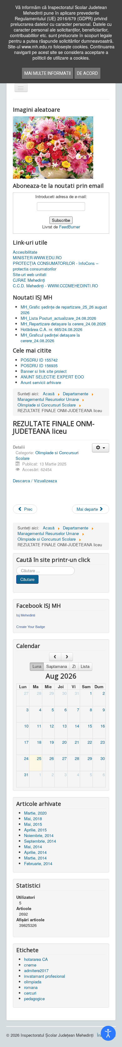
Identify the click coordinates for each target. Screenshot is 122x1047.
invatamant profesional (44, 976)
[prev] (55, 656)
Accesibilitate (25, 252)
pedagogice (34, 998)
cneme (30, 965)
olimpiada (32, 982)
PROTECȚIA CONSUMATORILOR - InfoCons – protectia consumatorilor (55, 266)
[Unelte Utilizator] (100, 447)
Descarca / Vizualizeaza (35, 481)
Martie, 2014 (35, 858)
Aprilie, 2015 (35, 830)
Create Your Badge (30, 627)
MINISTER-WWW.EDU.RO (37, 258)
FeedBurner (69, 227)
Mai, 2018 (33, 818)
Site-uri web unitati (29, 274)
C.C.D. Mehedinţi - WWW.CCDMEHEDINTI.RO (55, 286)
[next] (67, 656)
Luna (37, 666)
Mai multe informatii (47, 73)
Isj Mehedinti (25, 615)
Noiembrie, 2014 (38, 835)
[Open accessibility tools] (108, 1033)
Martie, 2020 (35, 813)
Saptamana (56, 666)
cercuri (30, 993)
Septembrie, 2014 (40, 841)
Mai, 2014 (33, 847)
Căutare (27, 579)
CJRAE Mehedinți (29, 280)
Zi (74, 666)
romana (31, 987)
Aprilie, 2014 (35, 852)
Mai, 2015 (33, 824)
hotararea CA (36, 959)
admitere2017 (36, 970)
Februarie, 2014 (38, 863)
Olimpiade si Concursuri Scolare (47, 455)
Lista (85, 666)
